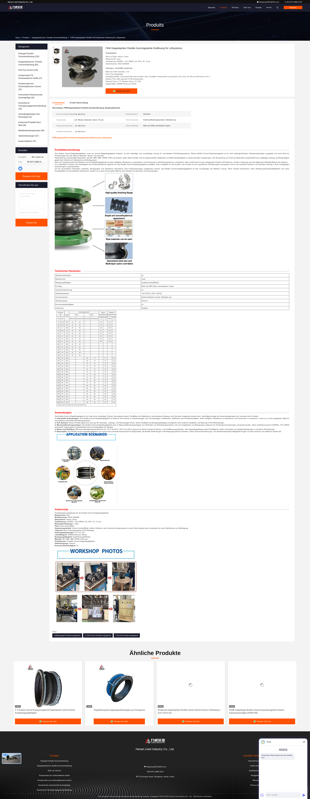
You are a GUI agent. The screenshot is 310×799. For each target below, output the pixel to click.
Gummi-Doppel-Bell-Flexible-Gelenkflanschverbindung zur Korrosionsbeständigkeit (254, 711)
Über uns (247, 7)
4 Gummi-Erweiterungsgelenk (126, 635)
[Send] (304, 795)
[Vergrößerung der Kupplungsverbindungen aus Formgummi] (48, 685)
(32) (30, 96)
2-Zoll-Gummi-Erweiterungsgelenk (98, 635)
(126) (28, 70)
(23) (32, 106)
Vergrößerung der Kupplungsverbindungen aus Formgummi (48, 710)
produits (26, 37)
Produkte (223, 7)
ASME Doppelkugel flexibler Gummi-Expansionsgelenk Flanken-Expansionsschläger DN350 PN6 (185, 711)
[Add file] (262, 795)
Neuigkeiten (255, 775)
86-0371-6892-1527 (294, 2)
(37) (30, 76)
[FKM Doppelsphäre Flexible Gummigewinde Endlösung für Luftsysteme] (82, 66)
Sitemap (255, 780)
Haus (17, 37)
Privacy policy (255, 785)
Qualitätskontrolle (255, 771)
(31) (29, 86)
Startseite (211, 7)
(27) (28, 136)
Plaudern (293, 7)
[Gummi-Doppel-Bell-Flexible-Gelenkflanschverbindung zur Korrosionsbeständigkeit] (262, 685)
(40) (31, 130)
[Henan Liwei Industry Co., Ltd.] (15, 7)
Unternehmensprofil (255, 761)
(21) (29, 115)
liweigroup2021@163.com (269, 2)
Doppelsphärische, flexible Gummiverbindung (49, 37)
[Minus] (303, 741)
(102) (28, 55)
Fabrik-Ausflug (255, 766)
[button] (18, 690)
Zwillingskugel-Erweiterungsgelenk (67, 635)
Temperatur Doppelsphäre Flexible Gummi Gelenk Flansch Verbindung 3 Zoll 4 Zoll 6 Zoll (117, 711)
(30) (29, 123)
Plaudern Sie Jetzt (31, 176)
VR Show (235, 7)
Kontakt (258, 7)
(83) (30, 63)
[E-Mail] (20, 168)
